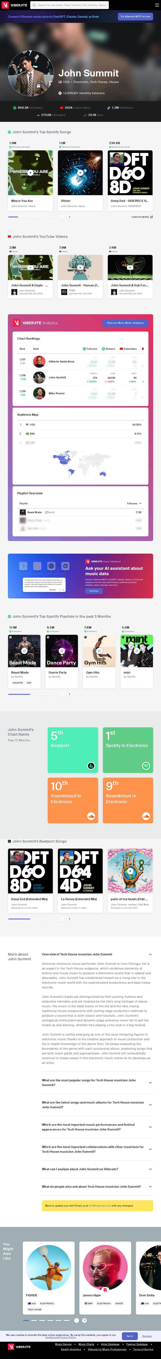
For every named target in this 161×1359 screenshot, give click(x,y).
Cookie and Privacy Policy (60, 1337)
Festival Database (137, 1344)
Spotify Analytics (71, 1349)
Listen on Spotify (140, 217)
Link (46, 512)
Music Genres (63, 1344)
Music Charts (86, 1344)
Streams (110, 348)
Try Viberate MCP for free (136, 16)
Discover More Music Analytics (125, 322)
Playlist (23, 503)
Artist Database (110, 1344)
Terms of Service (143, 1349)
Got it (130, 1336)
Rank (22, 348)
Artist (36, 348)
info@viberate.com (100, 1205)
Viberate (14, 5)
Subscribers (130, 348)
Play (30, 173)
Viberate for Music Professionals (107, 1349)
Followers (92, 348)
